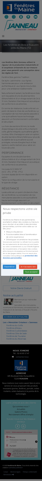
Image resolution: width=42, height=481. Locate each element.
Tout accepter (31, 272)
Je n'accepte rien (28, 267)
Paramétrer (9, 267)
